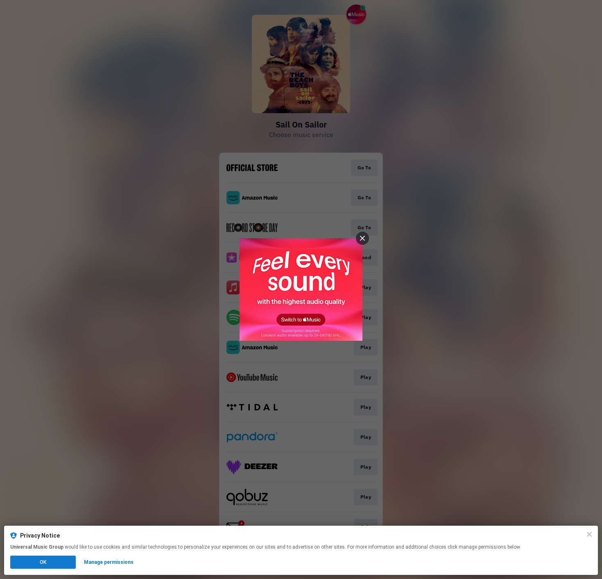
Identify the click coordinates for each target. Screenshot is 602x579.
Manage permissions (109, 562)
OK (43, 562)
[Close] (589, 534)
